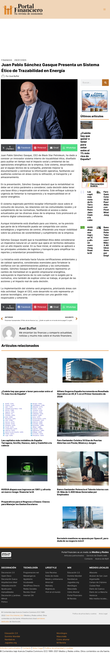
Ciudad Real (94, 585)
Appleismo (27, 579)
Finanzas (6, 60)
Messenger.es (29, 576)
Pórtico (4, 602)
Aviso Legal (103, 614)
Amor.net (49, 582)
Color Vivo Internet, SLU (15, 615)
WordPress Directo (31, 585)
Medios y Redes (100, 552)
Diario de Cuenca (96, 589)
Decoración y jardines (10, 595)
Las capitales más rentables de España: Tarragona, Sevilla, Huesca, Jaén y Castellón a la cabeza (26, 443)
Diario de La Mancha (98, 592)
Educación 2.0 (73, 572)
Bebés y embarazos (54, 579)
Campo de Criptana (98, 582)
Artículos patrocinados (74, 555)
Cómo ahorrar (63, 639)
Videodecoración (8, 585)
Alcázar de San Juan (98, 576)
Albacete (93, 572)
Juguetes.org (73, 582)
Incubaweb (28, 582)
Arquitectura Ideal (9, 582)
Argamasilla (94, 579)
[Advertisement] (55, 37)
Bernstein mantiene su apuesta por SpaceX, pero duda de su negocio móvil (82, 539)
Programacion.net (31, 572)
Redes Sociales (30, 589)
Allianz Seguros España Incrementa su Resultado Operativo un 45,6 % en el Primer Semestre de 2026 (83, 394)
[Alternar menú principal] (104, 9)
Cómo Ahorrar (73, 592)
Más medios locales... (98, 598)
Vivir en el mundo (52, 592)
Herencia (93, 595)
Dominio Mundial (74, 576)
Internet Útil (28, 595)
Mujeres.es (50, 589)
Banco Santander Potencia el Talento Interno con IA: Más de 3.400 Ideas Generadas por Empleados (82, 492)
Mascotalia (72, 589)
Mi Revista (71, 598)
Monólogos (72, 585)
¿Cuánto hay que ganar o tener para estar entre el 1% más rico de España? (85, 146)
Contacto (89, 559)
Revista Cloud (29, 592)
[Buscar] (105, 82)
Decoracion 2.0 (8, 572)
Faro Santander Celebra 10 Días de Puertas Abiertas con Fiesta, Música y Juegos (79, 441)
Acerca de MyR (102, 559)
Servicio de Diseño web (97, 555)
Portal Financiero (74, 595)
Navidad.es (72, 579)
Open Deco (6, 576)
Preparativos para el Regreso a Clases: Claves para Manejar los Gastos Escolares (25, 503)
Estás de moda (51, 576)
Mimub (4, 598)
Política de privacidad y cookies (84, 614)
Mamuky (49, 585)
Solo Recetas (51, 572)
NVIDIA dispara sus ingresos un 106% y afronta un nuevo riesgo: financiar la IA (92, 240)
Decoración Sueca (9, 579)
